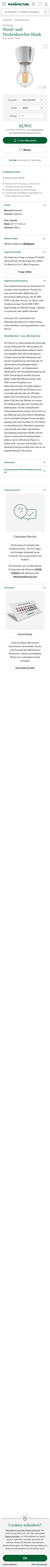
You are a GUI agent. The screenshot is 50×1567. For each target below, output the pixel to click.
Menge (13, 115)
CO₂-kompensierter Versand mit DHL (25, 132)
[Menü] (4, 4)
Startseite (7, 20)
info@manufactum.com (25, 576)
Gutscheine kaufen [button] (25, 667)
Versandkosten (37, 129)
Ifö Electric (28, 243)
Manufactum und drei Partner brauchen (23, 1530)
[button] (45, 46)
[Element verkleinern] (40, 87)
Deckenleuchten (22, 20)
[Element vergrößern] (44, 87)
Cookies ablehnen (10, 1564)
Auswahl (12, 99)
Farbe (14, 107)
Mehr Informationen (39, 1564)
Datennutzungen (12, 1536)
